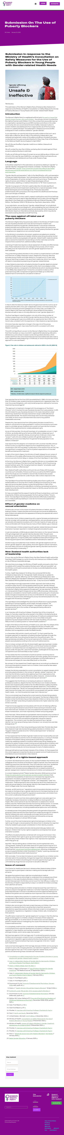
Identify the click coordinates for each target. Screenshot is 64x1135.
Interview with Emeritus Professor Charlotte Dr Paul (33, 1010)
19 (46, 686)
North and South (20, 1013)
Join (43, 3)
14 (16, 608)
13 (29, 598)
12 (27, 547)
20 (15, 723)
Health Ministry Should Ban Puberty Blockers (31, 988)
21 (18, 732)
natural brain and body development (28, 849)
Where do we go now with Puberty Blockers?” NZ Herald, (34, 1033)
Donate (55, 4)
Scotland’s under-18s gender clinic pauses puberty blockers (29, 991)
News (47, 1124)
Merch (47, 1126)
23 (24, 772)
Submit (10, 1074)
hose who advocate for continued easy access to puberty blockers (28, 775)
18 (45, 677)
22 (55, 769)
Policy (47, 1122)
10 (14, 477)
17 (38, 651)
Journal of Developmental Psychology (35, 993)
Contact (53, 1130)
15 (45, 621)
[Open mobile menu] (35, 3)
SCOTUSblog (30, 1016)
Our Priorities (50, 1121)
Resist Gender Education (17, 1038)
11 (53, 539)
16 (36, 633)
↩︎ (37, 958)
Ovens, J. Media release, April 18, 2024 (21, 966)
